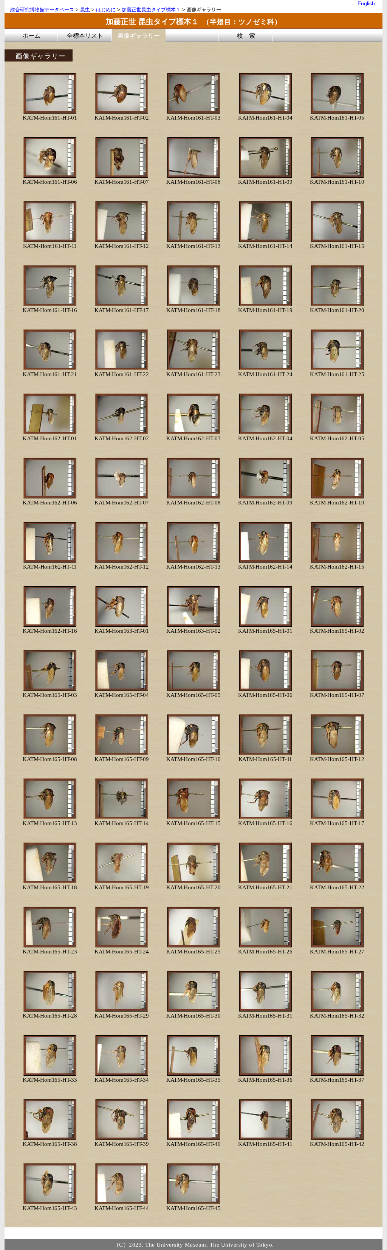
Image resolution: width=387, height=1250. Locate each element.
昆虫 (85, 9)
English (366, 3)
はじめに (106, 9)
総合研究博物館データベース (42, 9)
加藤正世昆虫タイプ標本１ (151, 9)
